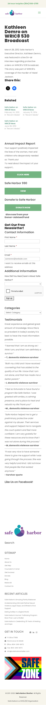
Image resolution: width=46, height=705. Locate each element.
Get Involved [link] (9, 572)
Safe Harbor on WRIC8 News (11, 108)
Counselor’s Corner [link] (12, 569)
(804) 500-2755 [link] (31, 3)
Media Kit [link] (8, 583)
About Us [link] (8, 562)
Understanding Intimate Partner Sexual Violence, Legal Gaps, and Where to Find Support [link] (20, 605)
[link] (13, 12)
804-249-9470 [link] (18, 644)
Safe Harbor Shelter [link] (24, 693)
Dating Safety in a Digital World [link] (17, 612)
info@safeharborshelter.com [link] (18, 651)
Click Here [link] (23, 174)
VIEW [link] (23, 191)
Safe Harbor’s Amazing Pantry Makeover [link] (20, 600)
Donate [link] (7, 576)
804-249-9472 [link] (16, 648)
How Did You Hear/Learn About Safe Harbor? (22, 278)
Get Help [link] (8, 565)
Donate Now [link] (23, 207)
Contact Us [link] (9, 586)
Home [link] (7, 559)
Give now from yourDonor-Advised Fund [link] (17, 216)
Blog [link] (6, 579)
